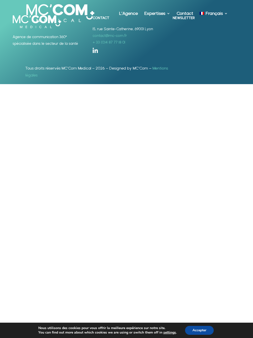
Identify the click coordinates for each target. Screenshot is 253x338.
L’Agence (128, 14)
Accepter (199, 330)
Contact (185, 14)
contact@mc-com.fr (110, 35)
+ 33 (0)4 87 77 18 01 (109, 42)
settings (169, 332)
